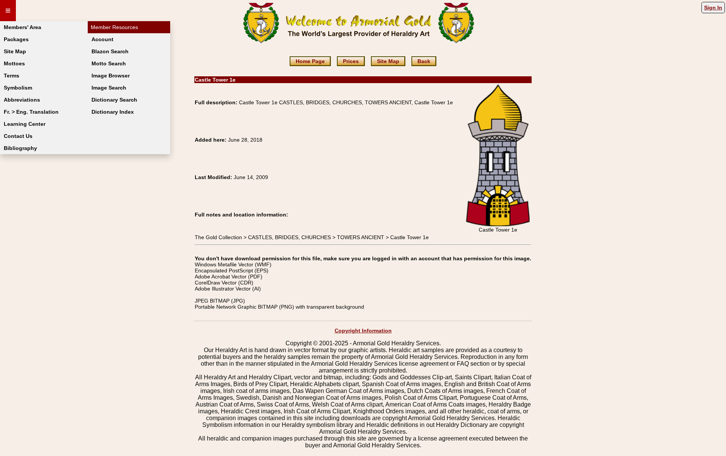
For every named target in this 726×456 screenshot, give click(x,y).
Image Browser (111, 76)
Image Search (109, 88)
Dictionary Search (114, 100)
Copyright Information (363, 331)
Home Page (310, 61)
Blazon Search (110, 51)
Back (423, 61)
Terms (11, 76)
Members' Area (22, 27)
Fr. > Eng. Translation (31, 112)
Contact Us (18, 136)
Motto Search (109, 63)
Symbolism (18, 88)
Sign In (713, 8)
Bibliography (20, 148)
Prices (351, 61)
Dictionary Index (113, 112)
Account (102, 39)
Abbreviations (22, 100)
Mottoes (14, 63)
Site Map (15, 51)
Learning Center (24, 124)
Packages (16, 39)
